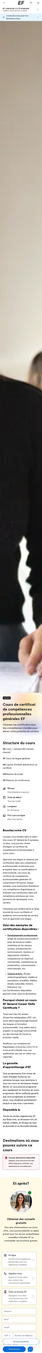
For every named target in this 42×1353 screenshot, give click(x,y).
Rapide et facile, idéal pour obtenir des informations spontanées (19, 1280)
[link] (16, 10)
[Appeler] (38, 3)
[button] (4, 3)
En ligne (12, 1255)
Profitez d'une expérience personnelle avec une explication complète (20, 1262)
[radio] (19, 1260)
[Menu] (37, 10)
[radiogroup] (19, 1278)
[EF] (21, 3)
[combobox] (7, 1335)
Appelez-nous (15, 1273)
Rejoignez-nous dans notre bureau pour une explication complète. (18, 1298)
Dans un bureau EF (18, 1292)
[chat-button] (33, 1349)
